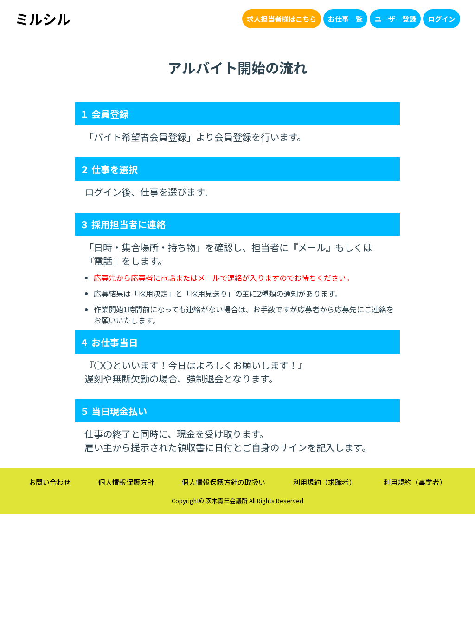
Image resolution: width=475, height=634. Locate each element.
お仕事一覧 (345, 19)
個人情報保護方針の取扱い (223, 482)
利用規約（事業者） (415, 482)
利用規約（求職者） (324, 482)
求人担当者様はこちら (281, 19)
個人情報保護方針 (126, 482)
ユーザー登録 (395, 19)
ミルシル (43, 18)
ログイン (442, 19)
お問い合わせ (50, 482)
